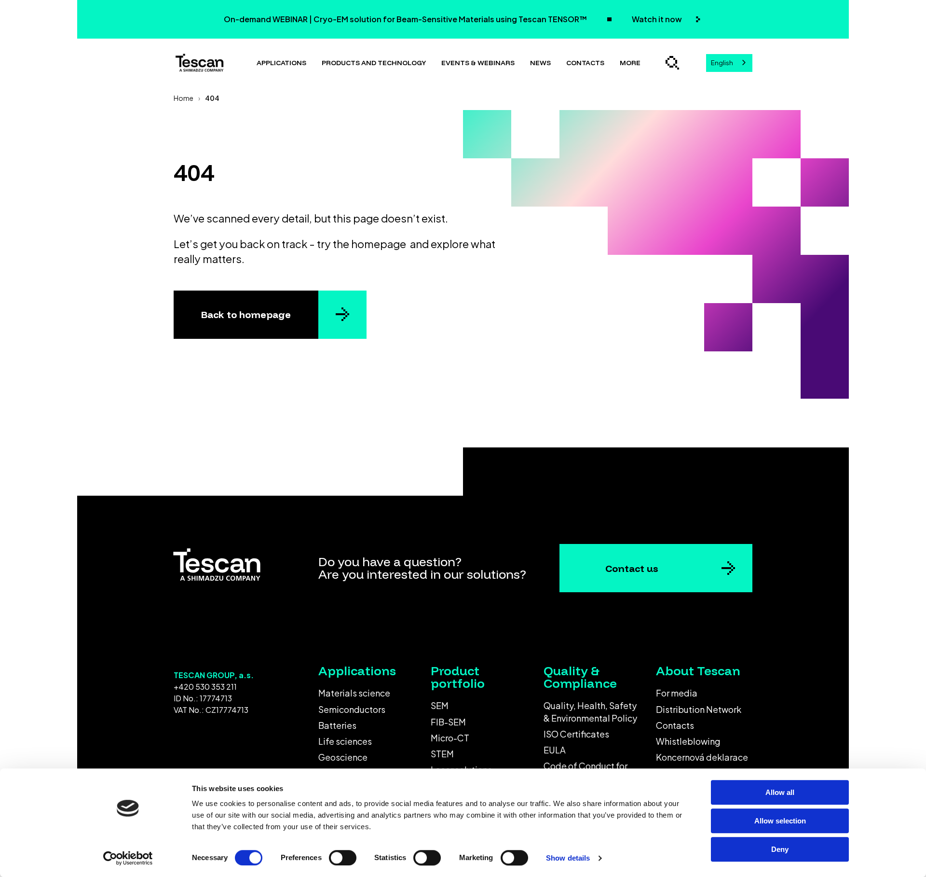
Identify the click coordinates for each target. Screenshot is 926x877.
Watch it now (657, 19)
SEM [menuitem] (440, 705)
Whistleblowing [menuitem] (688, 741)
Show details (568, 858)
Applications (281, 62)
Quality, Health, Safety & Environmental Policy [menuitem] (590, 711)
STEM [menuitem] (442, 753)
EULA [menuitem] (555, 749)
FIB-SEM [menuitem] (448, 721)
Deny (780, 849)
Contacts (585, 62)
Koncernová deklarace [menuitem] (702, 757)
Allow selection (780, 821)
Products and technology (374, 62)
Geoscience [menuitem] (343, 757)
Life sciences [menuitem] (345, 741)
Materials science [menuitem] (354, 692)
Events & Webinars (478, 62)
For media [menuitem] (676, 692)
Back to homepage (246, 314)
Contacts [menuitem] (675, 725)
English (722, 63)
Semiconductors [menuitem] (351, 709)
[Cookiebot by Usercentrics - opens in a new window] (128, 858)
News (540, 62)
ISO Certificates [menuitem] (576, 733)
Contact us (631, 568)
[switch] (342, 857)
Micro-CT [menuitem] (450, 737)
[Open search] (672, 63)
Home (183, 98)
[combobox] (729, 63)
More (630, 62)
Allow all (779, 792)
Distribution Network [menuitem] (698, 709)
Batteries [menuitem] (337, 725)
